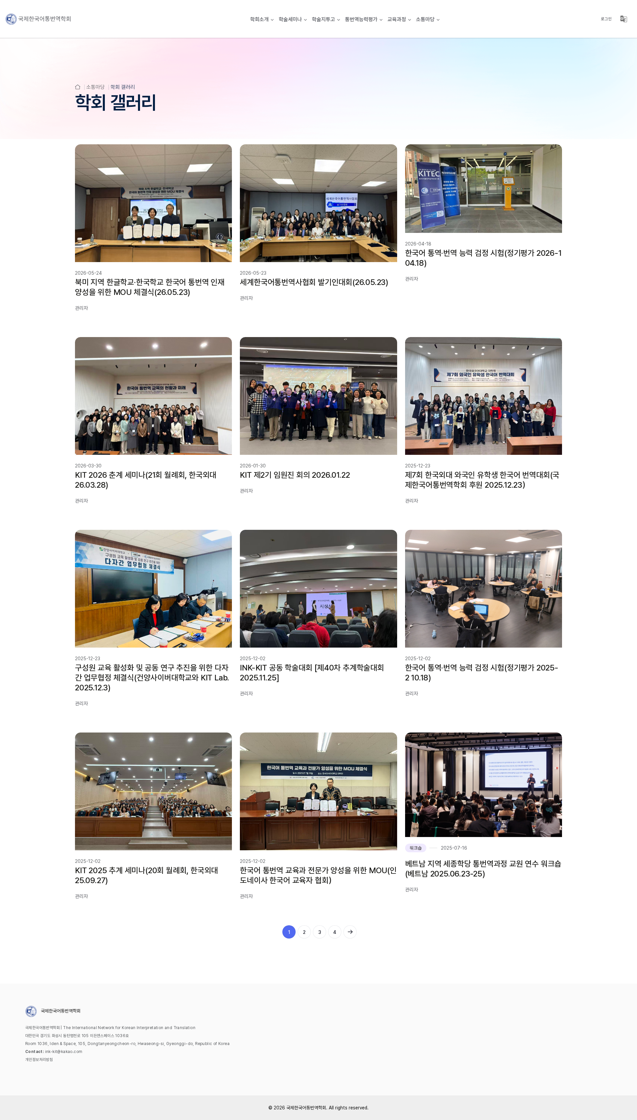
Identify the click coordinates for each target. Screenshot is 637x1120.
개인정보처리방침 (39, 1059)
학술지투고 (323, 19)
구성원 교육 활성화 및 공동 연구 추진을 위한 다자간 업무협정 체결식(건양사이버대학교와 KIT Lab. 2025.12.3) (152, 677)
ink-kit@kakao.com (64, 1051)
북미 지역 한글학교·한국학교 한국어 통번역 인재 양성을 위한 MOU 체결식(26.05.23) (150, 287)
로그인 (606, 19)
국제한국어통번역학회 (306, 1107)
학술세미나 (290, 19)
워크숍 (416, 848)
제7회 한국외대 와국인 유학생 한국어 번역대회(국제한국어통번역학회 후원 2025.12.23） (482, 480)
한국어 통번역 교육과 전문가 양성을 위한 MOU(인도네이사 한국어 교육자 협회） (318, 875)
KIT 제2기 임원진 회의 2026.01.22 (295, 475)
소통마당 (425, 19)
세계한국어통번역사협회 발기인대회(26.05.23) (314, 282)
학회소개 (259, 19)
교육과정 (397, 19)
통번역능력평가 (361, 19)
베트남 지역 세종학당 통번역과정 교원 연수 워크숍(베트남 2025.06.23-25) (483, 868)
